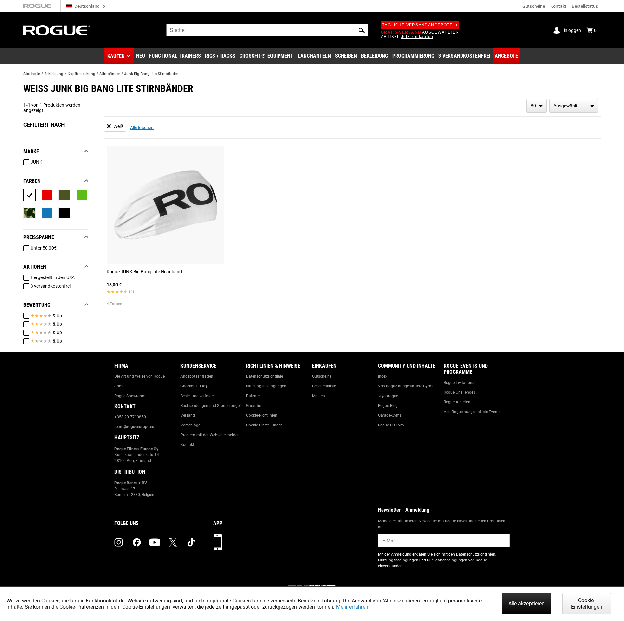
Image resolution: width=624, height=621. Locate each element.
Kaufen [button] (116, 56)
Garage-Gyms (390, 415)
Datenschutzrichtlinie (264, 376)
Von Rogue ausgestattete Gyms (405, 386)
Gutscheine (533, 6)
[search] (267, 30)
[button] (362, 30)
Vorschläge (190, 425)
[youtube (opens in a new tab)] (155, 542)
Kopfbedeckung (81, 74)
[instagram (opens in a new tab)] (118, 542)
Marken (318, 396)
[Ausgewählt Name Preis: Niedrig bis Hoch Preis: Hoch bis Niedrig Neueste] (573, 106)
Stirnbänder (109, 74)
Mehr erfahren (352, 607)
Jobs (118, 386)
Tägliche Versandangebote (417, 25)
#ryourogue (388, 396)
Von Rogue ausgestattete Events (472, 412)
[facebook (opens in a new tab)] (137, 542)
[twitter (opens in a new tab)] (173, 542)
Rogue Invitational (459, 382)
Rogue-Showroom (130, 396)
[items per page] (536, 106)
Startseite (31, 74)
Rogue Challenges (459, 392)
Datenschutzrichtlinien (475, 554)
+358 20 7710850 (130, 417)
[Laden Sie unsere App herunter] (218, 542)
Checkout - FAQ (193, 386)
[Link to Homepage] (56, 30)
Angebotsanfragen (196, 376)
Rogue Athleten (457, 402)
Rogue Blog (388, 405)
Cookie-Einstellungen (264, 425)
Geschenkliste (324, 386)
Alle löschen (142, 127)
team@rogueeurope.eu (134, 427)
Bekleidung (53, 74)
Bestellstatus (585, 6)
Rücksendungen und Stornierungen (211, 405)
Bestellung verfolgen (198, 396)
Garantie (253, 405)
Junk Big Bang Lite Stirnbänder (151, 74)
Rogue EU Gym (391, 425)
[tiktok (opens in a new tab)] (191, 542)
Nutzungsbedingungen (266, 386)
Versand (187, 415)
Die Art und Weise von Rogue (139, 376)
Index (382, 376)
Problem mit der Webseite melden (210, 435)
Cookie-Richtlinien (261, 415)
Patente (253, 396)
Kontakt (558, 6)
